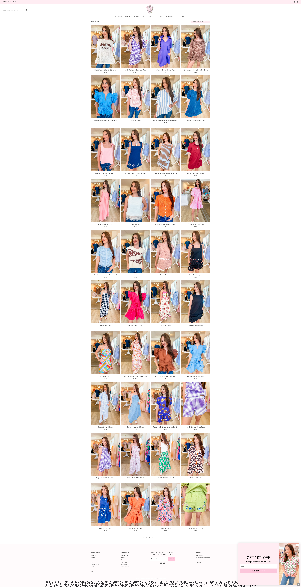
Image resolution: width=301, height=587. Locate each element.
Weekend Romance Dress (196, 224)
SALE (183, 16)
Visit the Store (199, 562)
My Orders (123, 557)
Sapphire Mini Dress (105, 529)
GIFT (178, 16)
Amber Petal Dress (196, 478)
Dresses (136, 16)
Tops (143, 16)
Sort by (194, 21)
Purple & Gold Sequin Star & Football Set (165, 427)
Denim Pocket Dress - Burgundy (196, 173)
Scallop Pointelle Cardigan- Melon (165, 224)
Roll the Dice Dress (105, 326)
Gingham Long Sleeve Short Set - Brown (196, 70)
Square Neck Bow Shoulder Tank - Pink (105, 173)
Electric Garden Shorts (196, 529)
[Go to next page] (157, 537)
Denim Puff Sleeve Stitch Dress (196, 121)
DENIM (162, 16)
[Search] (26, 10)
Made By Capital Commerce (160, 578)
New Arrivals (118, 16)
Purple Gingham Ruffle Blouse (105, 478)
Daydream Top (135, 224)
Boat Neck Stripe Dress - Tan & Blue (165, 173)
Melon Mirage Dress (135, 529)
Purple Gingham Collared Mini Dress (135, 70)
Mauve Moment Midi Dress (135, 478)
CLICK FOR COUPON (259, 571)
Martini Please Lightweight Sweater (105, 70)
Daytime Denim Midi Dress (135, 427)
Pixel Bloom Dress (165, 529)
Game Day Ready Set (195, 275)
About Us (198, 559)
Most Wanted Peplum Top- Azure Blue (105, 121)
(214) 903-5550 (199, 555)
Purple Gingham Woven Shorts (196, 427)
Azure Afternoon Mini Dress (195, 376)
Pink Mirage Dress (165, 326)
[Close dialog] (297, 545)
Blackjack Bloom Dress (196, 326)
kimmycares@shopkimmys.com (203, 557)
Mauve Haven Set (165, 275)
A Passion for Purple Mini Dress (165, 70)
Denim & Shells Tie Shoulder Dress (135, 173)
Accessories (169, 16)
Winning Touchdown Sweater (135, 275)
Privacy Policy (124, 564)
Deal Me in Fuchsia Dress (135, 326)
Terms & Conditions (125, 566)
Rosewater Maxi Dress (105, 224)
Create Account (124, 555)
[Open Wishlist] (298, 584)
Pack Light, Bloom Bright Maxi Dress (135, 376)
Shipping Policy (124, 559)
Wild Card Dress (105, 376)
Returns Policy (124, 562)
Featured (128, 16)
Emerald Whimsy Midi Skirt (165, 478)
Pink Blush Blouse (135, 121)
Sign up (171, 559)
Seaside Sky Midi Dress (105, 427)
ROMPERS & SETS (153, 16)
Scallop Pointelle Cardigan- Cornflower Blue (105, 275)
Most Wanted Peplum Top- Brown (165, 376)
